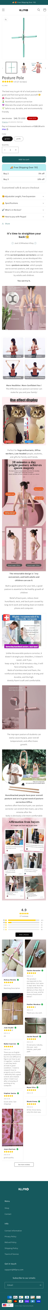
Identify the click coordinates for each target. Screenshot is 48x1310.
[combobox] (7, 1305)
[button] (3, 10)
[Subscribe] (40, 1285)
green (7, 138)
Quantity (5, 145)
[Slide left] (2, 68)
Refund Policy (10, 1242)
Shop (7, 1208)
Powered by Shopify (28, 1306)
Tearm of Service (12, 1254)
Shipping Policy (11, 1248)
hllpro (20, 1306)
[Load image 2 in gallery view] (23, 67)
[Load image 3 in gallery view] (36, 67)
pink (19, 138)
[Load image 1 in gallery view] (11, 67)
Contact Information (13, 1230)
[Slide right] (45, 68)
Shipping (5, 122)
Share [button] (7, 223)
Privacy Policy (10, 1236)
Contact (8, 1214)
